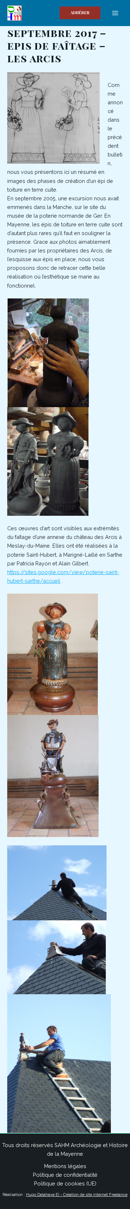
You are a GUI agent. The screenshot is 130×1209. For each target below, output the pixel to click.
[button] (80, 13)
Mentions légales (65, 1166)
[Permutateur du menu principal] (115, 13)
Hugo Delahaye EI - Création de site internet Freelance (76, 1194)
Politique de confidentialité (65, 1175)
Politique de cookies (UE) (65, 1183)
